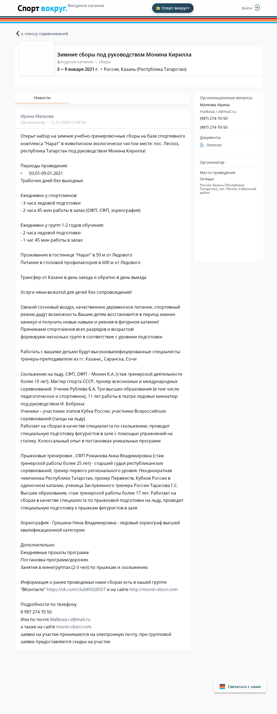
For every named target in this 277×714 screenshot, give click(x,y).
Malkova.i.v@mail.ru (70, 619)
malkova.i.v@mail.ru (218, 111)
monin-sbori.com (73, 627)
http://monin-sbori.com (154, 589)
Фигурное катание (86, 5)
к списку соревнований (44, 33)
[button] (240, 686)
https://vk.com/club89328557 (76, 589)
